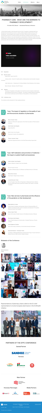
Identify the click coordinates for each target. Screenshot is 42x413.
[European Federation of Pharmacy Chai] (5, 2)
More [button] (38, 2)
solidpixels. (10, 410)
